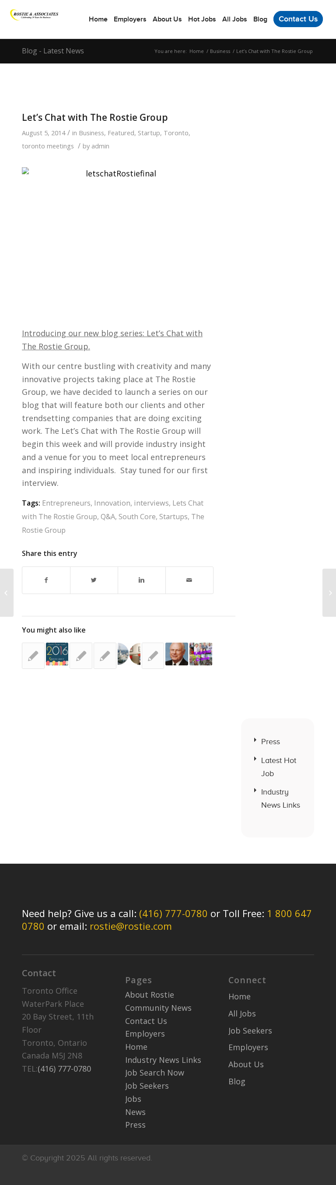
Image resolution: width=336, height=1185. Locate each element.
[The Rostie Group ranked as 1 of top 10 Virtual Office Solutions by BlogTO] (33, 656)
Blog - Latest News (53, 51)
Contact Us (146, 1021)
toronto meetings (48, 145)
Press (270, 741)
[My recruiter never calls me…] (7, 593)
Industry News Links (280, 798)
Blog (236, 1081)
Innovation (112, 503)
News (135, 1112)
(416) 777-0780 (173, 913)
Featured (121, 132)
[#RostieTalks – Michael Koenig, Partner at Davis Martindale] (105, 656)
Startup (149, 132)
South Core (137, 516)
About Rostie (149, 994)
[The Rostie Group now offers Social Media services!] (81, 656)
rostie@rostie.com (131, 925)
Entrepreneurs (66, 503)
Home (196, 51)
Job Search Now (154, 1072)
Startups (173, 516)
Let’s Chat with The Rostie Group (95, 117)
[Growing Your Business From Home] (129, 654)
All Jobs (242, 1013)
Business (220, 51)
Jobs (133, 1099)
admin (100, 145)
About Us (246, 1064)
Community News (158, 1007)
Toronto (176, 132)
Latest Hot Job (278, 767)
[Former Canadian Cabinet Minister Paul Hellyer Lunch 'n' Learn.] (176, 654)
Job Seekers (147, 1085)
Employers (145, 1033)
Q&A (108, 516)
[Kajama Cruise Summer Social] (200, 654)
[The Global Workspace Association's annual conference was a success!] (153, 656)
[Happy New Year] (57, 654)
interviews (151, 503)
